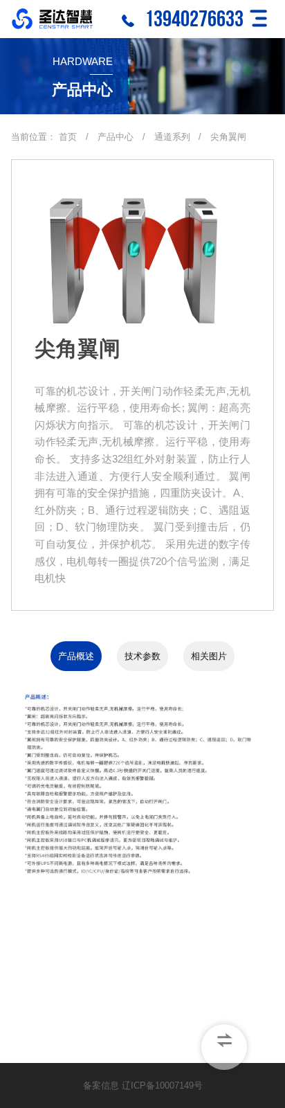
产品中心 (116, 137)
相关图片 (209, 656)
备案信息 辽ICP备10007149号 (143, 1085)
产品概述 (76, 656)
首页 (68, 137)
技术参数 (142, 656)
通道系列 (173, 137)
